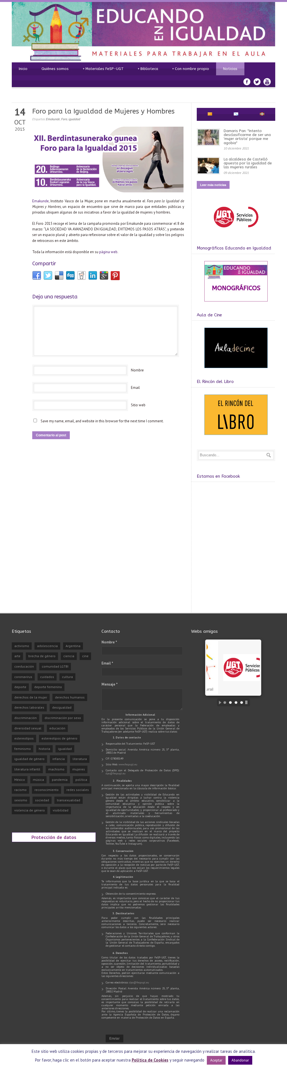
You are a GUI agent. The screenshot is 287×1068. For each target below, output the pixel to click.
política (81, 779)
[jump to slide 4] (241, 702)
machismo (56, 769)
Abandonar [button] (240, 1060)
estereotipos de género (59, 738)
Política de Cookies (150, 1060)
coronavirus (23, 677)
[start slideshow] (218, 702)
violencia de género (29, 810)
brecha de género (41, 656)
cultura (67, 677)
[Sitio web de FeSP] (235, 230)
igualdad (74, 119)
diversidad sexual (27, 728)
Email (135, 387)
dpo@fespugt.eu (116, 773)
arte (17, 656)
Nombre (137, 370)
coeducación (24, 666)
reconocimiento (46, 790)
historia (44, 749)
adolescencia (47, 646)
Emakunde (53, 119)
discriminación (25, 718)
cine (85, 656)
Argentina (73, 646)
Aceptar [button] (216, 1060)
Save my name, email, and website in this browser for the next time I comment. (102, 421)
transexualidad (68, 800)
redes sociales (77, 790)
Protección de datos (53, 837)
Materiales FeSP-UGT (103, 69)
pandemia (60, 779)
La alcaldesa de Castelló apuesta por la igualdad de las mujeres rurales (248, 163)
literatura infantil (27, 769)
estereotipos (24, 738)
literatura (80, 759)
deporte (20, 687)
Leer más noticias (213, 185)
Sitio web (138, 405)
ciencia (68, 656)
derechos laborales (29, 707)
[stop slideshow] (247, 702)
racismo (20, 790)
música (38, 779)
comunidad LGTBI (55, 666)
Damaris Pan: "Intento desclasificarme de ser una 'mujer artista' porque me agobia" (247, 137)
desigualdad (61, 707)
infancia (58, 759)
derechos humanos (70, 697)
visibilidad (60, 810)
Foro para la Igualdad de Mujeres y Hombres (103, 111)
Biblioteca (148, 69)
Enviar (114, 1038)
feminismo (22, 749)
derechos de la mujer (30, 697)
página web (108, 252)
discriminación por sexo (63, 718)
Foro (64, 119)
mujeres (78, 769)
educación (57, 728)
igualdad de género (29, 759)
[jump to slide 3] (236, 702)
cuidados (47, 677)
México (19, 779)
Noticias (230, 69)
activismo (21, 646)
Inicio (23, 69)
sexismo (20, 800)
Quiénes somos (55, 69)
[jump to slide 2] (230, 702)
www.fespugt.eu (128, 764)
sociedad (42, 800)
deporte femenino (48, 687)
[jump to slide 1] (225, 702)
